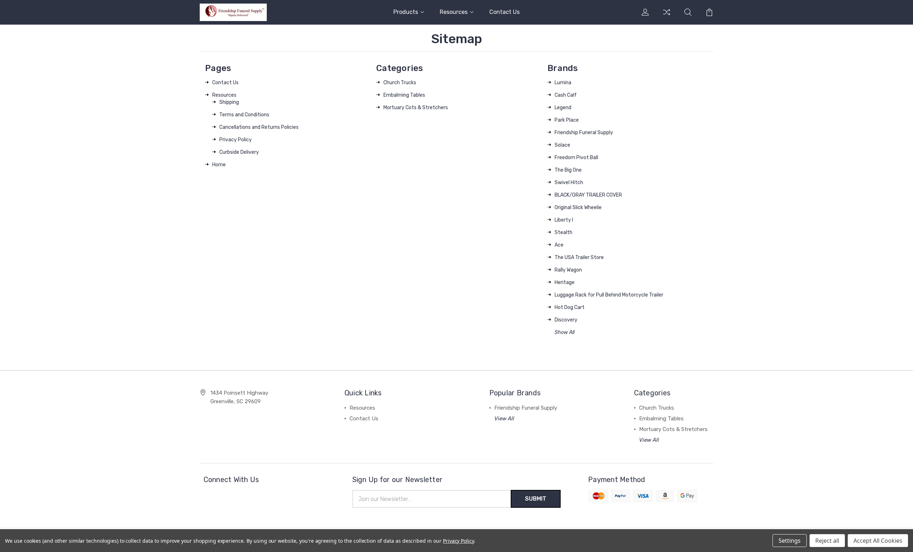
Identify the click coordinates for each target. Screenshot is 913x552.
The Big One (568, 170)
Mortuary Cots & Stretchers (415, 108)
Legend (563, 108)
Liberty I (564, 220)
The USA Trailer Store (579, 257)
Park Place (567, 120)
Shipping (229, 102)
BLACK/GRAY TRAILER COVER (588, 195)
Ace (559, 245)
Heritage (565, 282)
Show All (565, 332)
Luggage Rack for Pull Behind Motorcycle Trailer (609, 295)
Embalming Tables (404, 95)
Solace (562, 145)
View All (504, 418)
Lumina (563, 83)
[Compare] (666, 16)
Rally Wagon (568, 270)
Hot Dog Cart (570, 307)
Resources (454, 12)
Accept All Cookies (877, 541)
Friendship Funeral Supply (584, 133)
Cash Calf (566, 95)
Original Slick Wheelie (578, 207)
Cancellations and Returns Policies (259, 127)
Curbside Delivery (239, 152)
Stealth (563, 232)
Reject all (827, 541)
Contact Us (504, 12)
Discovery (566, 320)
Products (405, 12)
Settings (790, 541)
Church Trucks (399, 83)
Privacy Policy (235, 140)
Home (219, 165)
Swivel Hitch (569, 182)
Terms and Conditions (244, 115)
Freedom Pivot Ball (576, 158)
